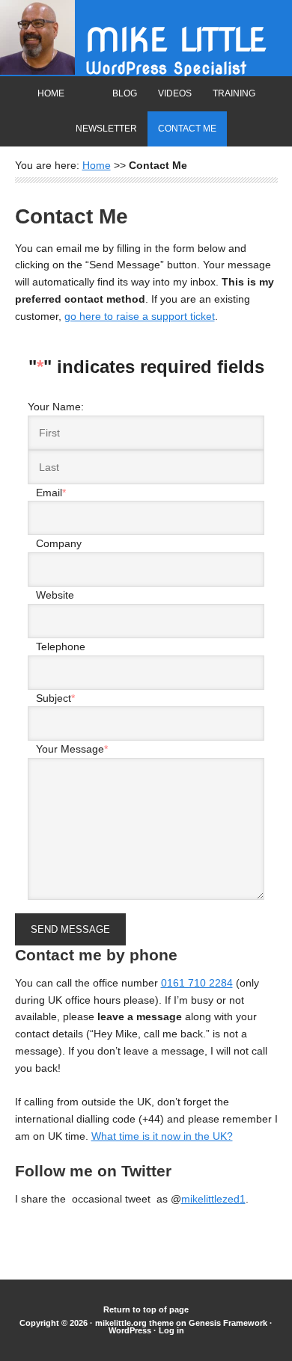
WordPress (130, 1330)
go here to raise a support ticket (139, 316)
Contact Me (187, 128)
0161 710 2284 (197, 983)
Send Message (70, 929)
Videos (175, 93)
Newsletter (106, 128)
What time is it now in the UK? (162, 1136)
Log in (171, 1330)
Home (50, 93)
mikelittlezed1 (213, 1199)
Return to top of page (146, 1309)
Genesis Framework (228, 1322)
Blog (124, 93)
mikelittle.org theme (134, 1322)
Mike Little (176, 39)
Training (234, 93)
